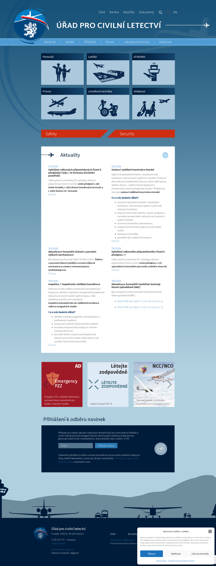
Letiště (69, 42)
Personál (49, 42)
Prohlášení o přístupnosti (122, 540)
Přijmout (151, 553)
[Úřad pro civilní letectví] (31, 25)
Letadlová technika (136, 42)
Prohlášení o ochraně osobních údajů (181, 560)
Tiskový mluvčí (58, 543)
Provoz (110, 42)
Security (127, 133)
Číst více (52, 194)
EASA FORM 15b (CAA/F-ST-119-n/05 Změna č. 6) (140, 301)
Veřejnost (165, 42)
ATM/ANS (90, 42)
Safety (51, 133)
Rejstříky (129, 12)
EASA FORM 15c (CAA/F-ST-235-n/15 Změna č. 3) (140, 307)
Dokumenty (146, 12)
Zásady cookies (161, 560)
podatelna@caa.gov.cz (62, 549)
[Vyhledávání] (159, 12)
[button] (210, 531)
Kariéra (114, 12)
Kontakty (132, 534)
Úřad (102, 12)
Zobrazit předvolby (200, 553)
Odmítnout (176, 553)
